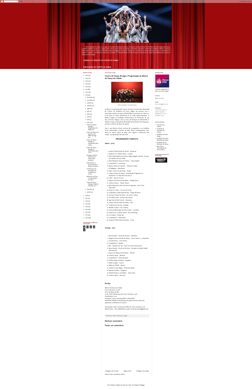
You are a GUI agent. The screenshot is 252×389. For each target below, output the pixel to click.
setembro (90, 106)
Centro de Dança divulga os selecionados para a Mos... (92, 142)
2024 (86, 81)
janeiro (89, 192)
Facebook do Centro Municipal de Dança (162, 139)
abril (88, 119)
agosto (89, 108)
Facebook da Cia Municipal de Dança (162, 143)
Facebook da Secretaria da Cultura (160, 130)
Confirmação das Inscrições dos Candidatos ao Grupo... (91, 171)
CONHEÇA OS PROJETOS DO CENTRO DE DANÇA (100, 60)
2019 (86, 95)
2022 (86, 86)
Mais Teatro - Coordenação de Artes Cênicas (161, 148)
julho (88, 111)
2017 (86, 198)
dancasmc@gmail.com (141, 309)
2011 (86, 215)
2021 (86, 89)
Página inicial (127, 371)
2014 (86, 206)
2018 (86, 195)
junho (88, 114)
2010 (86, 218)
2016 (86, 201)
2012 (86, 212)
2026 (86, 75)
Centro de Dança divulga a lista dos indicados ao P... (92, 184)
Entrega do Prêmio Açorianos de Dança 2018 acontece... (92, 157)
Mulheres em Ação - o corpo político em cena (92, 178)
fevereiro (90, 189)
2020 (86, 92)
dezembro (90, 97)
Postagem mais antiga (142, 371)
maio (88, 117)
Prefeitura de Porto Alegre (162, 135)
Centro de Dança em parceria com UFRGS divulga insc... (93, 134)
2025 (86, 78)
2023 (86, 84)
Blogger (142, 385)
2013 (86, 209)
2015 (86, 204)
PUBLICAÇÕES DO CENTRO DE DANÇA (97, 67)
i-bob (129, 385)
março (89, 122)
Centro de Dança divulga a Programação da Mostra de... (92, 127)
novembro (90, 100)
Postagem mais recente (111, 371)
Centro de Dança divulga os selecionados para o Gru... (92, 150)
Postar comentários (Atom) (117, 374)
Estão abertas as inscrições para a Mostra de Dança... (93, 164)
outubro (89, 103)
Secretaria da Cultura (160, 125)
